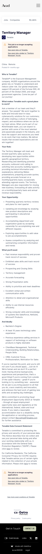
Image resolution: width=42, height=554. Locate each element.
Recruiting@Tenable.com (26, 418)
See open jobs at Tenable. (18, 50)
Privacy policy (15, 518)
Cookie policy (26, 518)
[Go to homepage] (6, 5)
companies (15, 20)
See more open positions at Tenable (21, 497)
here (8, 449)
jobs (6, 20)
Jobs (24, 538)
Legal (27, 550)
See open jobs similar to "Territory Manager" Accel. (21, 54)
